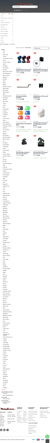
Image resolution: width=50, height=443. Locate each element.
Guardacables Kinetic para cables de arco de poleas (23, 70)
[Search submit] (36, 7)
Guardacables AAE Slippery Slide (24, 124)
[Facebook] (1, 430)
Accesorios (5, 44)
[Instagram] (7, 430)
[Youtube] (4, 430)
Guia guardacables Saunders (21, 96)
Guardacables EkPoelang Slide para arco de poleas (40, 70)
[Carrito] (26, 10)
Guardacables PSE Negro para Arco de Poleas (40, 153)
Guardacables (18, 68)
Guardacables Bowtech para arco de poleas (22, 153)
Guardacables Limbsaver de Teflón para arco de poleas (40, 124)
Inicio (1, 44)
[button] (7, 14)
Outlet (40, 68)
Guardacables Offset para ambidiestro (40, 96)
